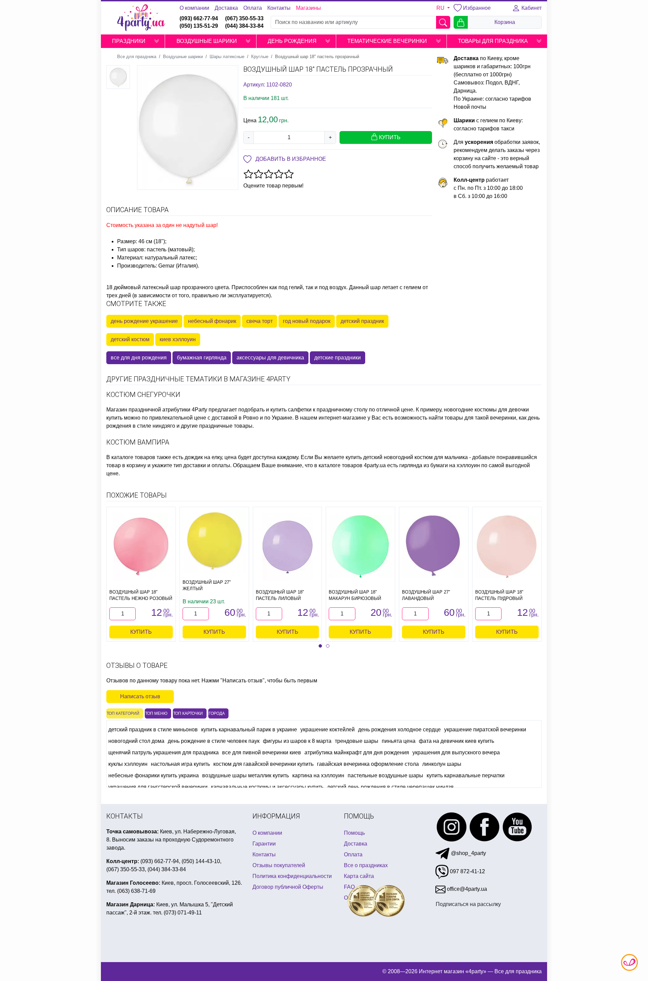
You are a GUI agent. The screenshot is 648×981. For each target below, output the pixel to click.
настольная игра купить (180, 764)
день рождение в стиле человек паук (214, 741)
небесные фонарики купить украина (153, 775)
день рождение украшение (144, 321)
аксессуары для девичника (270, 357)
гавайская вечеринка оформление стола (368, 764)
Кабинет (531, 8)
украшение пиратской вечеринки (485, 729)
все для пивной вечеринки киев (261, 752)
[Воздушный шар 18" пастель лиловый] (287, 546)
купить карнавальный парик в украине (249, 729)
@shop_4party (468, 853)
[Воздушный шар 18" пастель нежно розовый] (140, 546)
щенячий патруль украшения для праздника (163, 752)
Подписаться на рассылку (468, 904)
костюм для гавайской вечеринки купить (263, 764)
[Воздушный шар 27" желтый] (214, 541)
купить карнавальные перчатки (466, 775)
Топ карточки (188, 713)
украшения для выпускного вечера (456, 752)
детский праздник (362, 321)
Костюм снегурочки (143, 395)
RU (441, 8)
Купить (141, 632)
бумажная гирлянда (201, 357)
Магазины (308, 8)
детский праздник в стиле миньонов (153, 729)
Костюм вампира (137, 442)
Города (217, 713)
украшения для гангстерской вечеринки (158, 787)
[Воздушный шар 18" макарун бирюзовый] (360, 546)
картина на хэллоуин (318, 775)
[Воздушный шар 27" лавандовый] (433, 546)
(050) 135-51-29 (199, 26)
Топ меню (156, 713)
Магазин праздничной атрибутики (148, 409)
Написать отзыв (140, 696)
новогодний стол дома (136, 741)
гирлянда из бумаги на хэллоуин (439, 465)
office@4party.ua (466, 889)
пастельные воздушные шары (385, 775)
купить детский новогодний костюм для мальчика (407, 457)
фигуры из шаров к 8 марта (297, 741)
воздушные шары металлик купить (245, 775)
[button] (156, 41)
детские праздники (337, 357)
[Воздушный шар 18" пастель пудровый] (507, 546)
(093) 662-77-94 (199, 18)
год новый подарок (306, 321)
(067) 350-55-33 (244, 18)
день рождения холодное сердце (399, 729)
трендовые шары (356, 741)
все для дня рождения (139, 357)
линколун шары (441, 764)
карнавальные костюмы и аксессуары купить (267, 787)
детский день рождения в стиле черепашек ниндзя (390, 787)
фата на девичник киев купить (456, 741)
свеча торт (259, 321)
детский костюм (130, 339)
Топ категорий (123, 713)
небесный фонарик (212, 321)
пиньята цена (398, 741)
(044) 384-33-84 (244, 26)
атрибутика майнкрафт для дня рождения (356, 752)
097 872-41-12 (467, 871)
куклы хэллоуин (127, 764)
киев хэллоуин (178, 339)
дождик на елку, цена (211, 457)
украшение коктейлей (327, 729)
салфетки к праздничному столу (328, 409)
